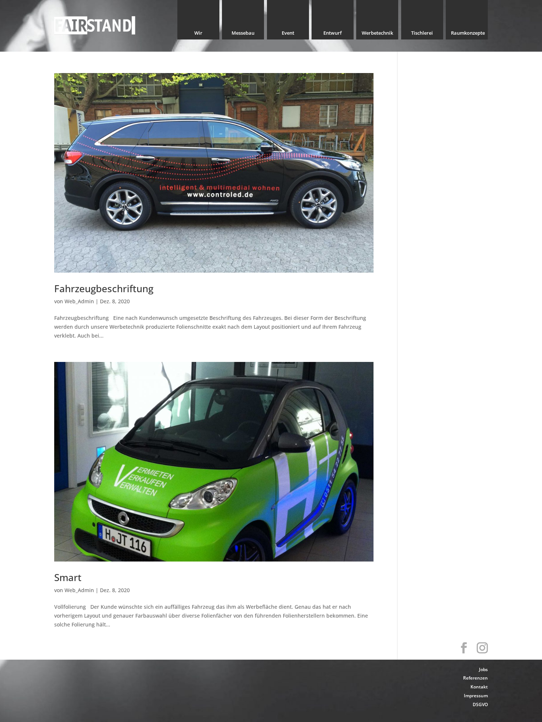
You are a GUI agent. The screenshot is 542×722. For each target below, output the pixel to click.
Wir (198, 34)
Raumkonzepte (468, 34)
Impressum (476, 695)
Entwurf (332, 34)
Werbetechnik (377, 34)
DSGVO (480, 704)
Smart (67, 577)
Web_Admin (79, 301)
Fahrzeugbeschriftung (103, 288)
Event (288, 34)
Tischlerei (422, 34)
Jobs (483, 669)
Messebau (243, 34)
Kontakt (479, 687)
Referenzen (475, 678)
